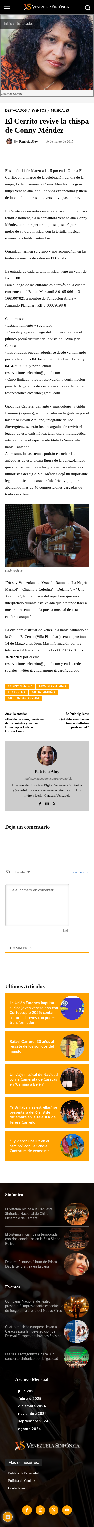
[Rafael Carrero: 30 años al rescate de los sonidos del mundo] (72, 1046)
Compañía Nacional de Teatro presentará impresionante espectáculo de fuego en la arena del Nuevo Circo (34, 1306)
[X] (54, 803)
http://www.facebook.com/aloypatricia (47, 778)
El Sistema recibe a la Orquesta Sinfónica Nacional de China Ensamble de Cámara (29, 1214)
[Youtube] (67, 1510)
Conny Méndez (20, 686)
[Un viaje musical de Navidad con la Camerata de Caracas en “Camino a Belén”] (72, 1079)
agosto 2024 (29, 1429)
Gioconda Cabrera (23, 698)
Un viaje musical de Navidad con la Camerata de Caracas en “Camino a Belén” (34, 1079)
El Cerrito (16, 692)
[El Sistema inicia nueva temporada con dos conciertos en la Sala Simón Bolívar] (76, 1239)
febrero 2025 (29, 1398)
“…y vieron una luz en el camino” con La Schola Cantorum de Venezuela (30, 1146)
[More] (68, 156)
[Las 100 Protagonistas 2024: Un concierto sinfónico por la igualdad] (76, 1356)
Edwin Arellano (52, 686)
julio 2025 (27, 1391)
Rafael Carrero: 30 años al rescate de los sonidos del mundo (32, 1046)
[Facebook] (40, 803)
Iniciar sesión (78, 872)
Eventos (38, 110)
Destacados (24, 24)
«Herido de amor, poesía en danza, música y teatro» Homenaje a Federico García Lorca (24, 725)
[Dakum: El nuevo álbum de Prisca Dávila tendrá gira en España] (76, 1264)
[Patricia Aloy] (10, 141)
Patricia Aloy (28, 141)
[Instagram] (47, 803)
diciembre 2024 (32, 1406)
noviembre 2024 (32, 1413)
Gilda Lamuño (43, 692)
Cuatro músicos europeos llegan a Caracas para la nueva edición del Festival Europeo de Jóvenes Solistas (33, 1331)
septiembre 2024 (33, 1421)
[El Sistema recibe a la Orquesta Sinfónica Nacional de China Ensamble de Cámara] (76, 1214)
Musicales (60, 110)
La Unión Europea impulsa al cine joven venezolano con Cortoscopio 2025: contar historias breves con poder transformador (34, 1013)
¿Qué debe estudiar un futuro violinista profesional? (73, 723)
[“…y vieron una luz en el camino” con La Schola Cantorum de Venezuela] (72, 1146)
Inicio (8, 24)
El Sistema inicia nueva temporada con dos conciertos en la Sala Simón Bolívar (33, 1239)
